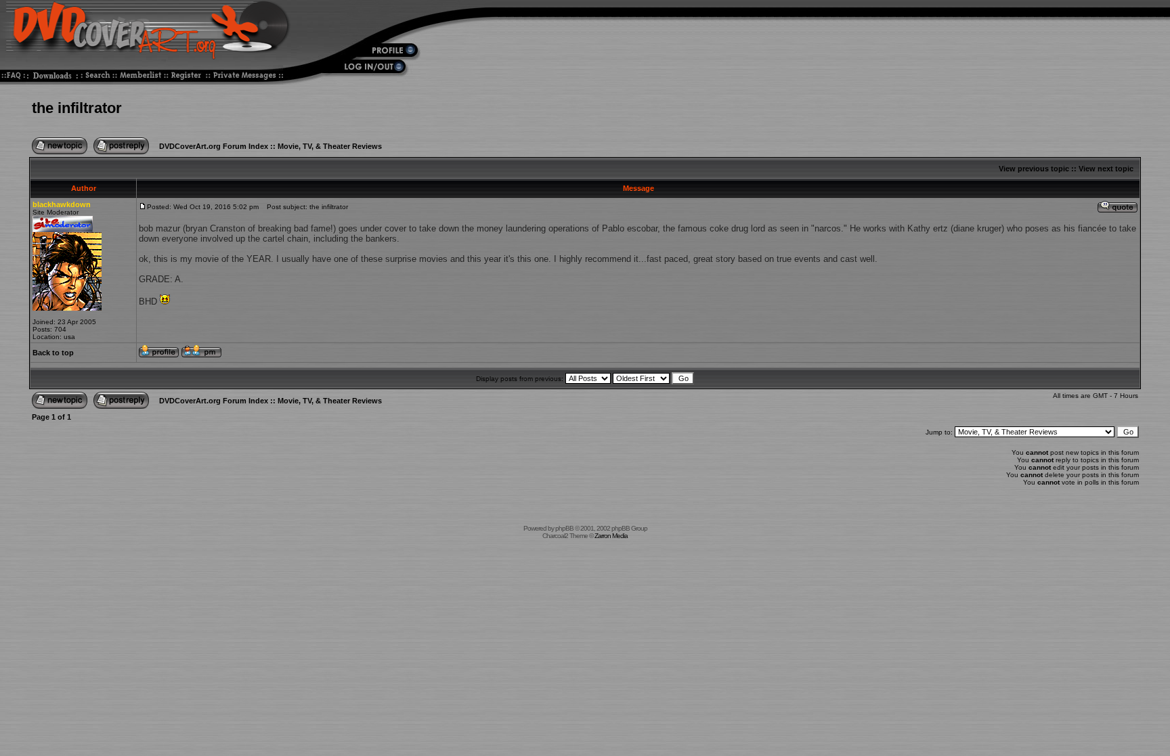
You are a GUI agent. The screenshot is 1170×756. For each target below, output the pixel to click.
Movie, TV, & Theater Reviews (330, 146)
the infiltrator (77, 107)
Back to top (53, 353)
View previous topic (1034, 168)
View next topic (1106, 168)
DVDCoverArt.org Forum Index (213, 146)
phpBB (564, 528)
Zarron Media (611, 535)
